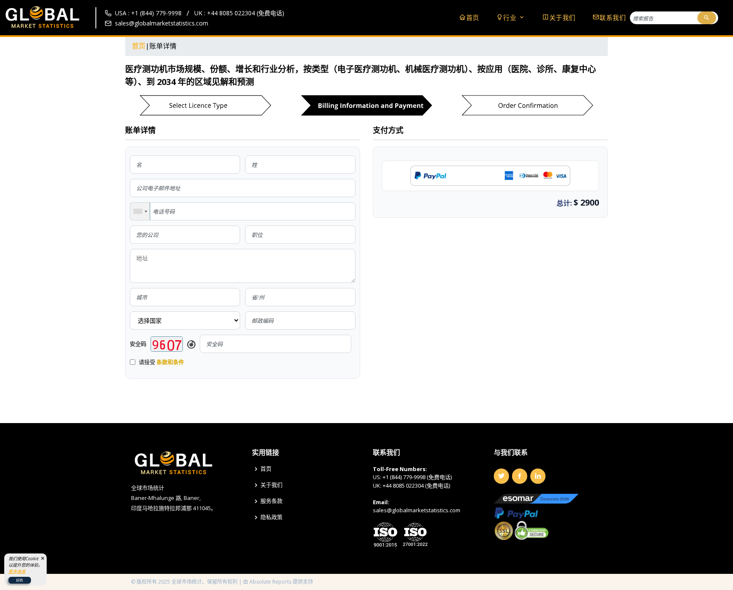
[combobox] (140, 211)
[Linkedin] (538, 476)
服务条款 (271, 501)
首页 (472, 17)
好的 (19, 580)
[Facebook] (519, 476)
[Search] (706, 17)
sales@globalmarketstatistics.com (161, 23)
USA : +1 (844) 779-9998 (148, 13)
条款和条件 (170, 362)
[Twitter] (501, 476)
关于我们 (562, 17)
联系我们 (612, 17)
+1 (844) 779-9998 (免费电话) (417, 477)
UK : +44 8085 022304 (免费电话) (239, 13)
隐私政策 (271, 517)
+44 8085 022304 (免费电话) (416, 485)
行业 (510, 17)
